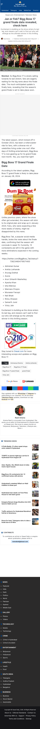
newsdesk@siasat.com (20, 541)
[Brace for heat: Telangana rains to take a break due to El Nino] (35, 521)
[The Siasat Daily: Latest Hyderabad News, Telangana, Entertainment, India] (20, 4)
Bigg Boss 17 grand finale (11, 371)
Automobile (7, 702)
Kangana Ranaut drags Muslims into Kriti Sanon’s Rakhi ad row (16, 503)
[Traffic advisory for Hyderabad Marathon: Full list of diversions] (35, 512)
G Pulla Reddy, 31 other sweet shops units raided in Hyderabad (14, 447)
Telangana (14, 10)
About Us (8, 713)
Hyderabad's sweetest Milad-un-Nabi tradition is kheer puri (15, 484)
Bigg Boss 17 (7, 367)
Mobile (5, 628)
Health (5, 666)
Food (4, 669)
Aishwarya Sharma (17, 363)
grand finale (26, 371)
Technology (7, 631)
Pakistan (6, 601)
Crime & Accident (9, 643)
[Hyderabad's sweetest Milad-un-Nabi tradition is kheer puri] (35, 484)
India (20, 10)
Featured (6, 586)
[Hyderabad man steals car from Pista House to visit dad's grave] (35, 493)
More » (20, 428)
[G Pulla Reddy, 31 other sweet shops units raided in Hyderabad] (35, 447)
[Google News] (12, 381)
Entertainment (19, 15)
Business (6, 696)
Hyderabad (5, 10)
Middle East (27, 10)
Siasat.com (9, 15)
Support (21, 716)
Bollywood (6, 651)
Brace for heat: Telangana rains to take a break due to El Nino (16, 521)
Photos (5, 616)
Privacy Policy (31, 716)
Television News (31, 15)
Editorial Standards (19, 713)
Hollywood (7, 654)
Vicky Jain (6, 375)
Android (4, 399)
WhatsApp (21, 393)
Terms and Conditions (16, 719)
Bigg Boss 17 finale (20, 367)
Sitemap (28, 719)
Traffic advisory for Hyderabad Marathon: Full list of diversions (16, 512)
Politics (5, 595)
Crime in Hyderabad (10, 640)
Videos (5, 619)
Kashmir (5, 604)
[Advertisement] (20, 115)
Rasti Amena (7, 39)
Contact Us (32, 713)
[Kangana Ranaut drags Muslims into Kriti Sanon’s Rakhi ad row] (35, 503)
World (5, 598)
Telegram (30, 393)
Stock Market (7, 699)
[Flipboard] (28, 381)
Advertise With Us (10, 716)
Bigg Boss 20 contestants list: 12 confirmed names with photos (13, 475)
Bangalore (6, 687)
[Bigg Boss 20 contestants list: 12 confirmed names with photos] (35, 475)
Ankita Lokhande (31, 363)
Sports (5, 658)
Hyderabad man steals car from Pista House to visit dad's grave (15, 493)
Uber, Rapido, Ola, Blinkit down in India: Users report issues (15, 466)
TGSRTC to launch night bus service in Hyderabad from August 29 (15, 456)
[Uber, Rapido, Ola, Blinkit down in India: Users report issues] (35, 466)
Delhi (4, 592)
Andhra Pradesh (8, 681)
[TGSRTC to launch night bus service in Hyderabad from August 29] (35, 456)
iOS (12, 399)
